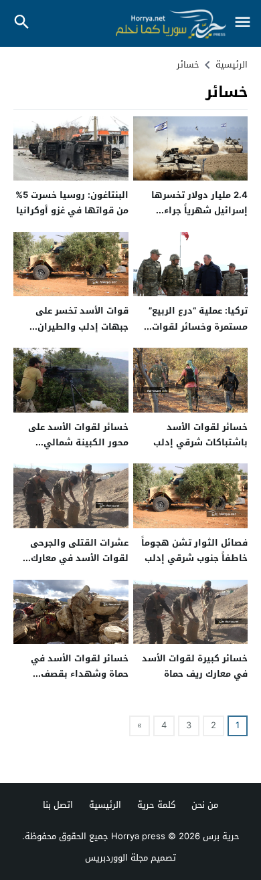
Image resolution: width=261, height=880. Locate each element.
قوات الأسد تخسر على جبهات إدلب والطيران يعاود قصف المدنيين (81, 326)
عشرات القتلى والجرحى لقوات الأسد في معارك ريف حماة (79, 558)
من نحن (204, 804)
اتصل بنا (58, 804)
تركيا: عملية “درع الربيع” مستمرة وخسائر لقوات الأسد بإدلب (198, 326)
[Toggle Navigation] (242, 23)
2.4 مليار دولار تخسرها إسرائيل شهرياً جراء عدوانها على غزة (199, 211)
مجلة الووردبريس (116, 857)
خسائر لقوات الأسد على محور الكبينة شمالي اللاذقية (78, 443)
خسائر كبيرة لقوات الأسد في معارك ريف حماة (195, 666)
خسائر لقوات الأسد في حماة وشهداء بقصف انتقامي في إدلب (79, 674)
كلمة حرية (156, 804)
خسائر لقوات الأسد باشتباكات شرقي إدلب (200, 435)
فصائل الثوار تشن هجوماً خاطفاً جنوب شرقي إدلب (194, 550)
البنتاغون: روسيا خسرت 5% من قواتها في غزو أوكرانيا (71, 203)
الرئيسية (105, 804)
